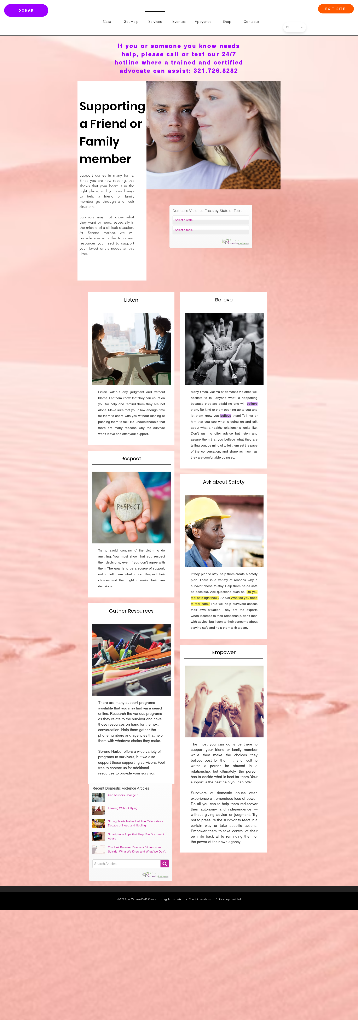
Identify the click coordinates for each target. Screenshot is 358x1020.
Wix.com (182, 899)
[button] (272, 28)
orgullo (167, 899)
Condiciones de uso (200, 899)
